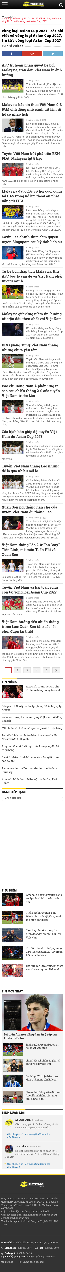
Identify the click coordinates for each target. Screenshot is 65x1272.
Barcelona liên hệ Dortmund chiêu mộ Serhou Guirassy (29, 770)
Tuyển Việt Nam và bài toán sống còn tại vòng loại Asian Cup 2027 (30, 589)
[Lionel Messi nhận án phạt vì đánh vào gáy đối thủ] (13, 1065)
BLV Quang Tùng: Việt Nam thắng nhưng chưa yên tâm (30, 347)
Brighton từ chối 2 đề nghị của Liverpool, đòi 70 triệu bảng (30, 748)
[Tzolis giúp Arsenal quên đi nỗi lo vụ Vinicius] (13, 1049)
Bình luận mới (13, 1113)
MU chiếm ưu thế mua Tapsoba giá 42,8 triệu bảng (32, 728)
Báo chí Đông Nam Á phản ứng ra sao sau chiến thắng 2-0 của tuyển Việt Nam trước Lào (31, 391)
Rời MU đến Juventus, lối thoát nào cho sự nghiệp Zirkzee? (44, 967)
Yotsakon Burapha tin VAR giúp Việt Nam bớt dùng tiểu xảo (32, 718)
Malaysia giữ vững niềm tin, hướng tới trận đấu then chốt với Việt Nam (32, 316)
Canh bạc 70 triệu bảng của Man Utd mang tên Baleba (42, 1078)
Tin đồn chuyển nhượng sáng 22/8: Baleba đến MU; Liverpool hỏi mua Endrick (44, 951)
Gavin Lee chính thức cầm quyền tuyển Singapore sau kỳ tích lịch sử (32, 239)
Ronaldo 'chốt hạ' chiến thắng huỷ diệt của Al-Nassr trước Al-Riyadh (29, 737)
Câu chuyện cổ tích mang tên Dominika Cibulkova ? (28, 1135)
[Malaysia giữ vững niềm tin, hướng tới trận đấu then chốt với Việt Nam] (12, 330)
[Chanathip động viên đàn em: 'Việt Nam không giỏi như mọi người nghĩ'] (13, 1097)
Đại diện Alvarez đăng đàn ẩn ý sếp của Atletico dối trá (30, 1036)
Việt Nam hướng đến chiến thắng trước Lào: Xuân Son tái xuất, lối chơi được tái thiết (30, 626)
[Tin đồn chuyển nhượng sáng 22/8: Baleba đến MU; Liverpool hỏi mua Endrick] (12, 953)
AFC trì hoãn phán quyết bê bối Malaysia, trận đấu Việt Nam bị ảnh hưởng (32, 70)
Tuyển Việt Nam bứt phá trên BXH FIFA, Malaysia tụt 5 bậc (31, 156)
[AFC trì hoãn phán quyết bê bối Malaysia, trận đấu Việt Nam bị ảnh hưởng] (12, 86)
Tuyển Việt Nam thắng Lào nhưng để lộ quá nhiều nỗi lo (30, 468)
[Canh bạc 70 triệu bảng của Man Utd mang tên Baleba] (13, 1081)
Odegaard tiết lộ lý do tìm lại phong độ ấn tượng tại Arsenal (32, 707)
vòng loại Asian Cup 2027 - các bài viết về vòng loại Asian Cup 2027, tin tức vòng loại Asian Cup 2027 (32, 20)
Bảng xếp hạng (14, 792)
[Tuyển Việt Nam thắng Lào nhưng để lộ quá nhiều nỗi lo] (12, 482)
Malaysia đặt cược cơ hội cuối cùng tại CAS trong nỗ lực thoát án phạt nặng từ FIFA (32, 196)
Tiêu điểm (9, 890)
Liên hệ (9, 1261)
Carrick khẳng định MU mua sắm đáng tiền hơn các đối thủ (31, 759)
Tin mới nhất (12, 991)
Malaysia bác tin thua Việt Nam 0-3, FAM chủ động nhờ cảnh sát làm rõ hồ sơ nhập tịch (32, 109)
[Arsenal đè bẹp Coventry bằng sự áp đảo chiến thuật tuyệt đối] (12, 900)
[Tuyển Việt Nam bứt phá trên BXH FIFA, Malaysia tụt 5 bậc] (12, 170)
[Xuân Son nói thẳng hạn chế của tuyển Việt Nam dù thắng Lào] (12, 523)
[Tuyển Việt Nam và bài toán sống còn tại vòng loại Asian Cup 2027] (12, 603)
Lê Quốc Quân (23, 1119)
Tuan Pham (21, 1146)
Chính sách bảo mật (33, 1261)
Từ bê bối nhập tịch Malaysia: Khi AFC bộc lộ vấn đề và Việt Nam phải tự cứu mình (32, 276)
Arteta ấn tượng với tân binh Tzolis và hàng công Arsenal (43, 688)
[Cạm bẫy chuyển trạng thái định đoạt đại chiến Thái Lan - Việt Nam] (12, 935)
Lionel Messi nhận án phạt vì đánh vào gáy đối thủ (43, 1062)
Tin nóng (9, 682)
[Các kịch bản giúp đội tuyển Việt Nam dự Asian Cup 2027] (12, 448)
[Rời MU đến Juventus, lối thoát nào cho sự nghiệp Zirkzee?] (12, 971)
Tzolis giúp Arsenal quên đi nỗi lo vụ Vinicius (42, 1046)
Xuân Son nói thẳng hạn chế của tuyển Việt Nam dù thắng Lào (29, 509)
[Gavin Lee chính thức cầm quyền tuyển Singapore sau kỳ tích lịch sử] (12, 253)
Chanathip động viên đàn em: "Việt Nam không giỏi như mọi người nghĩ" (43, 1095)
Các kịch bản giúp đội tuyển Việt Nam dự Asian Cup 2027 (29, 434)
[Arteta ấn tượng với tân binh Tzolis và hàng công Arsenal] (12, 692)
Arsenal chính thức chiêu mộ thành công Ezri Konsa (29, 781)
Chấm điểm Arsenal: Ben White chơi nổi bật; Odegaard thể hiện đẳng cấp (43, 916)
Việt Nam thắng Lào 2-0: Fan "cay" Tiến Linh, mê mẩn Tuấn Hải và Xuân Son (31, 549)
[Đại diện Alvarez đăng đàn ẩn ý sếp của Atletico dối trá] (32, 1012)
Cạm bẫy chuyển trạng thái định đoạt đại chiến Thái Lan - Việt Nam (44, 934)
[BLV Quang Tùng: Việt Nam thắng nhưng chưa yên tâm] (12, 361)
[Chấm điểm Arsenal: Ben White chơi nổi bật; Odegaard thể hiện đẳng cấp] (12, 918)
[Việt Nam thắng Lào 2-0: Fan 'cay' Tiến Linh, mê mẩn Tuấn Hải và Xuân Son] (12, 566)
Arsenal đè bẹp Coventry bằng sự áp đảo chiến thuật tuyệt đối (44, 898)
